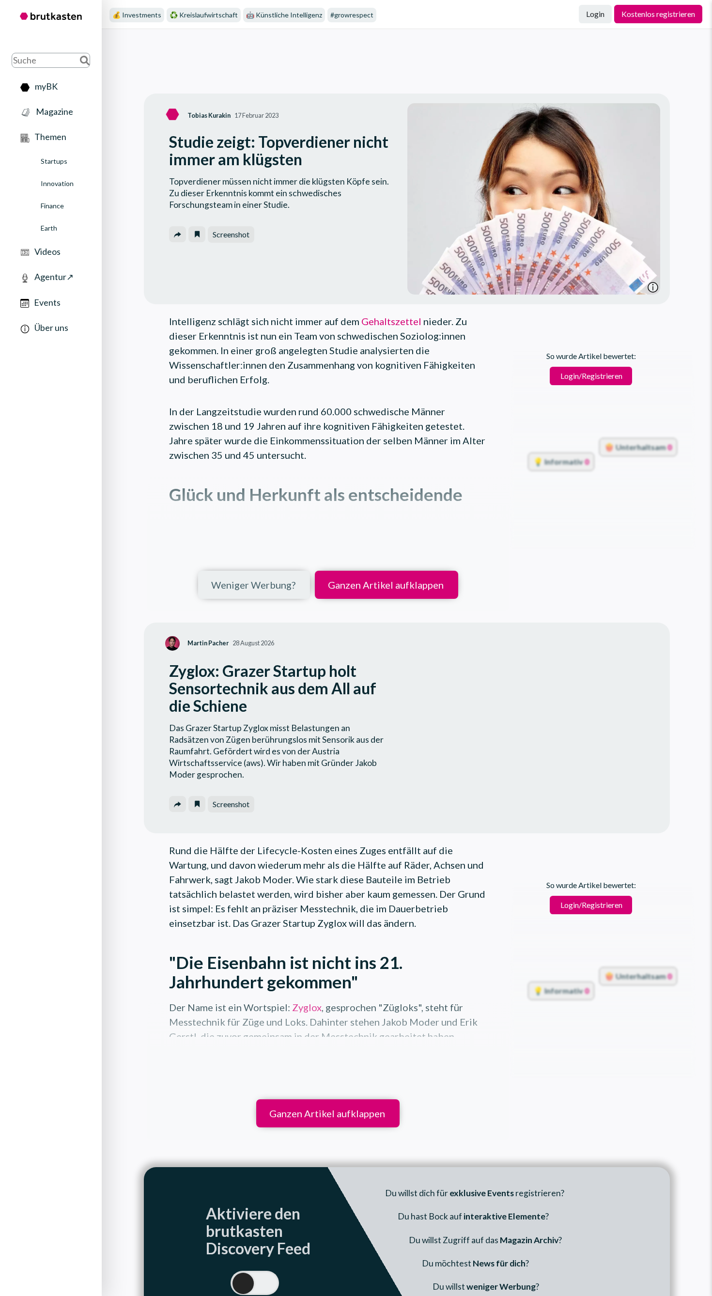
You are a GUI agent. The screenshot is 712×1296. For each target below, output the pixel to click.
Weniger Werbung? (253, 585)
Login (595, 13)
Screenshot (231, 234)
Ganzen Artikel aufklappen (386, 585)
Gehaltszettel (390, 321)
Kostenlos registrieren (658, 13)
